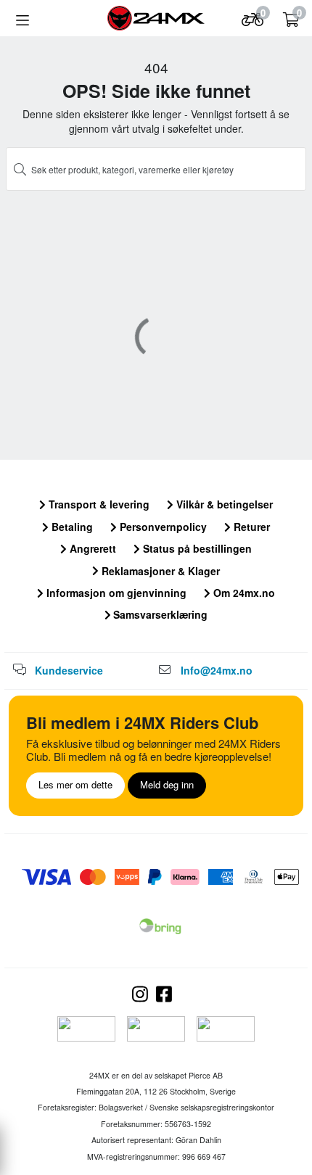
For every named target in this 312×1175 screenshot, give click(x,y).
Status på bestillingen (196, 548)
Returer (250, 526)
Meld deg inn (167, 784)
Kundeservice (69, 670)
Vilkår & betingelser (223, 504)
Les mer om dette (75, 784)
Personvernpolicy (162, 526)
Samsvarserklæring (159, 614)
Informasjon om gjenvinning (115, 592)
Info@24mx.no (217, 670)
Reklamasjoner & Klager (159, 571)
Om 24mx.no (242, 592)
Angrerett (91, 548)
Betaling (71, 526)
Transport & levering (97, 504)
